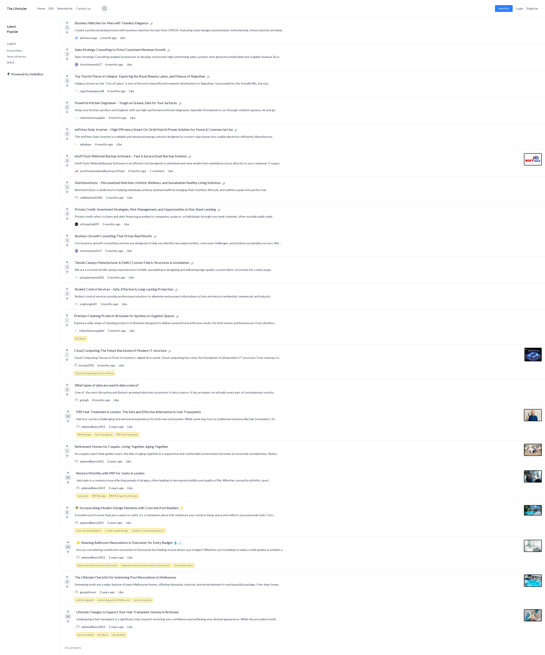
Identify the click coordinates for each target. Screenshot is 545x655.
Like (122, 38)
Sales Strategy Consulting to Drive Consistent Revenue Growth (120, 49)
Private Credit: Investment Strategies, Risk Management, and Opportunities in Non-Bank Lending (145, 209)
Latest (11, 26)
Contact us (83, 8)
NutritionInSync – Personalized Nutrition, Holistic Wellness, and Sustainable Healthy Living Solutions (148, 183)
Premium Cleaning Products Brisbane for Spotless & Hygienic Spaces (124, 316)
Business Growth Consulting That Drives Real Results (113, 236)
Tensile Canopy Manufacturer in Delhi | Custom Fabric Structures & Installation (132, 262)
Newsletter (65, 8)
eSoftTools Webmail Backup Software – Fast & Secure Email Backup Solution (131, 156)
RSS (51, 8)
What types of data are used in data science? (107, 385)
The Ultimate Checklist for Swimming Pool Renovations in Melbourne (125, 577)
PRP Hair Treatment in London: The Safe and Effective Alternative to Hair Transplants (138, 412)
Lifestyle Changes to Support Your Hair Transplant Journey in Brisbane (127, 612)
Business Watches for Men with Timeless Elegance (111, 23)
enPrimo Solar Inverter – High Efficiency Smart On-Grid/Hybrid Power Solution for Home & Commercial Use (154, 129)
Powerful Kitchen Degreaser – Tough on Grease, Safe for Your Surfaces (126, 103)
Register (532, 8)
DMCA (10, 62)
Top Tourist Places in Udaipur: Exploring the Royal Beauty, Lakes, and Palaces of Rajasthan (140, 76)
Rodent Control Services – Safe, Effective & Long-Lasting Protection (124, 289)
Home (41, 8)
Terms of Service (16, 56)
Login (519, 8)
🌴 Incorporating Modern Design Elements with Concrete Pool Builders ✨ (129, 508)
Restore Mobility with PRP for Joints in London (110, 473)
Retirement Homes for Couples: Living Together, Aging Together (121, 446)
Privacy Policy (14, 50)
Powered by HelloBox (27, 74)
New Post (503, 8)
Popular (12, 31)
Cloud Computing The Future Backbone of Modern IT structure (120, 350)
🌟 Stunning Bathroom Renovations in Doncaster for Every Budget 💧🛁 (129, 542)
